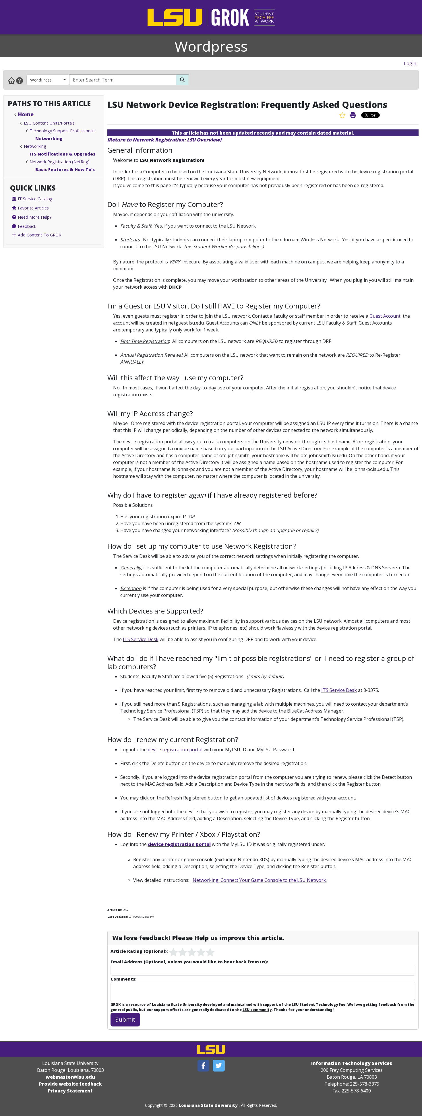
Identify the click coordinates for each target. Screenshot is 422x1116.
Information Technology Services (351, 1063)
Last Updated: (117, 917)
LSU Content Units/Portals (49, 123)
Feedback (26, 226)
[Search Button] (182, 79)
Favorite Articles (33, 208)
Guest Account (384, 316)
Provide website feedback (70, 1084)
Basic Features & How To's (65, 169)
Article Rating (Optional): (139, 951)
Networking (49, 138)
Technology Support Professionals (63, 130)
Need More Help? (34, 217)
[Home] (11, 80)
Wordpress (211, 46)
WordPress (41, 80)
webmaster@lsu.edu (70, 1077)
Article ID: (114, 910)
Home (26, 114)
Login (410, 63)
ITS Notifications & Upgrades (62, 154)
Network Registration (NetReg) (60, 161)
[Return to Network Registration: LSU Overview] (164, 140)
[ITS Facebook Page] (204, 1066)
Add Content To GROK (39, 235)
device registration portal (175, 749)
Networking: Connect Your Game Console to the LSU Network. (260, 880)
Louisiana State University (208, 1105)
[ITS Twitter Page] (219, 1066)
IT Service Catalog (35, 198)
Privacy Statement (70, 1091)
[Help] (19, 80)
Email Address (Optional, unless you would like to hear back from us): (189, 961)
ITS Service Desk (140, 639)
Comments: (123, 979)
